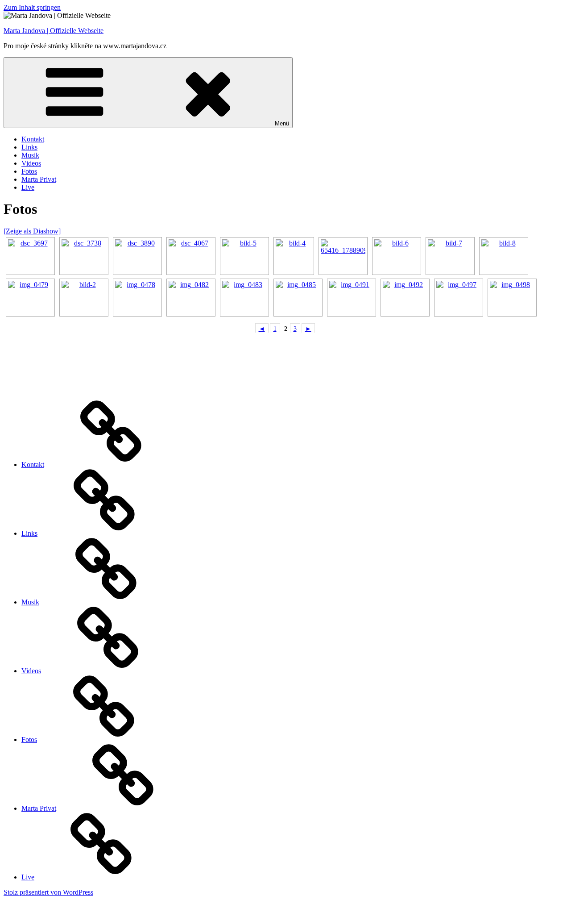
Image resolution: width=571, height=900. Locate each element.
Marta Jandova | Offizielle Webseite (53, 30)
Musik (30, 155)
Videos (31, 163)
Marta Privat (38, 179)
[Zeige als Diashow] (32, 231)
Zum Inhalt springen (32, 7)
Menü (282, 123)
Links (29, 147)
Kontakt (32, 139)
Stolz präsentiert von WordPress (48, 892)
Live (27, 187)
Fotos (29, 171)
